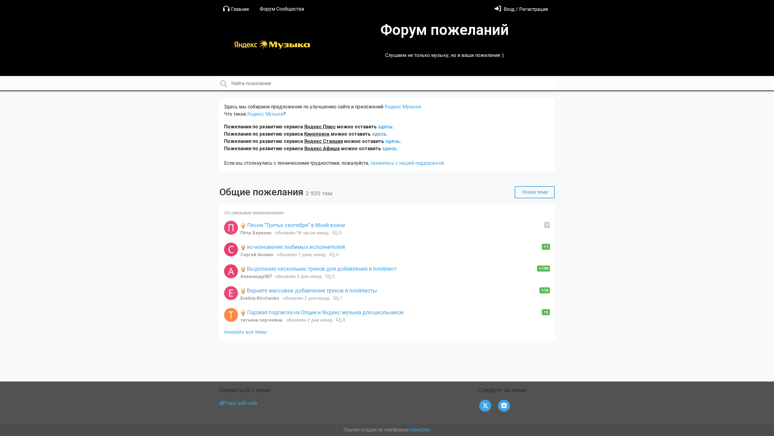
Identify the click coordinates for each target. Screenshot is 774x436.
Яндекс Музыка (265, 114)
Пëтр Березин (256, 233)
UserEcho (420, 430)
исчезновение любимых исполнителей (295, 247)
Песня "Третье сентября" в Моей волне (295, 225)
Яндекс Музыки (403, 107)
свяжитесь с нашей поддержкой (407, 163)
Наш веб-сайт (241, 403)
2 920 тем (319, 193)
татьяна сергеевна (261, 320)
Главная (240, 9)
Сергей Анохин (256, 254)
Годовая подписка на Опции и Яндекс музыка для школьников (325, 312)
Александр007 (256, 276)
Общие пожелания (262, 192)
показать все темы (245, 332)
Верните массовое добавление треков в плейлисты (311, 290)
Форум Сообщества (282, 9)
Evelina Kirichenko (259, 298)
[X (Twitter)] (485, 405)
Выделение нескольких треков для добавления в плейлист (321, 269)
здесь (385, 127)
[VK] (504, 405)
